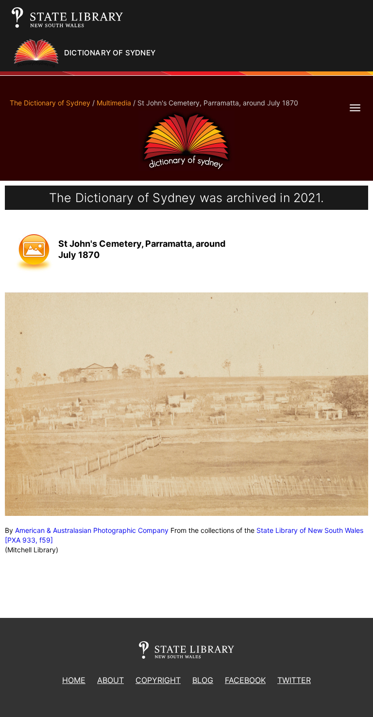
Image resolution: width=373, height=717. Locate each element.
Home (73, 680)
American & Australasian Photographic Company (92, 530)
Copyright (158, 680)
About (110, 680)
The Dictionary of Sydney (50, 103)
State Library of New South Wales (309, 530)
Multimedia (114, 103)
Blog (202, 680)
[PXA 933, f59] (29, 540)
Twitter (294, 680)
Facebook (245, 680)
